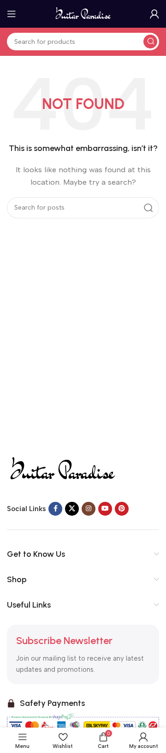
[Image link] (62, 468)
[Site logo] (83, 13)
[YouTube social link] (105, 509)
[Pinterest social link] (122, 509)
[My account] (154, 14)
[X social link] (72, 509)
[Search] (150, 41)
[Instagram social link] (88, 509)
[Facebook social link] (55, 509)
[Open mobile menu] (11, 14)
